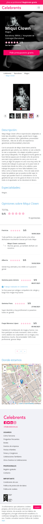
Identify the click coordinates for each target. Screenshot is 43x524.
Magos (26, 73)
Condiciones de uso (10, 482)
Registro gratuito (9, 469)
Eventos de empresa (11, 446)
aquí (3, 520)
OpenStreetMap (29, 403)
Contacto (6, 473)
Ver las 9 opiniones (13, 45)
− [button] (5, 370)
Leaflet (21, 403)
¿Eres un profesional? (21, 2)
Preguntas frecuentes (11, 439)
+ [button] (5, 366)
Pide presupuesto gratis (21, 52)
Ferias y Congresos (10, 453)
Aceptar (37, 507)
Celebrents (7, 73)
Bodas (5, 443)
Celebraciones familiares (12, 457)
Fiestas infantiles (9, 450)
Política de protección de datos (14, 485)
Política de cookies (10, 489)
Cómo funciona (9, 436)
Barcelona (18, 73)
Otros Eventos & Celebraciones (15, 460)
